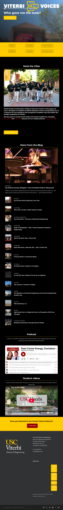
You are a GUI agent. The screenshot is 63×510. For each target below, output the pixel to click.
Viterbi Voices (50, 119)
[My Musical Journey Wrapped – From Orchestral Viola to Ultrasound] (31, 171)
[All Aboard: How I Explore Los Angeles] (31, 265)
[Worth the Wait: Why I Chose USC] (31, 237)
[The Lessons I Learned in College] (31, 284)
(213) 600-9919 (37, 449)
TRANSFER (54, 488)
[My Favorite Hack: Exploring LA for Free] (31, 200)
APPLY (53, 483)
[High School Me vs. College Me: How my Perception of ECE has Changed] (31, 312)
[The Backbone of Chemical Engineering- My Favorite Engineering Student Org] (31, 293)
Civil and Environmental (19, 320)
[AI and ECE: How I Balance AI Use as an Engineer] (31, 275)
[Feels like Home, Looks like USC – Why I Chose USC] (31, 247)
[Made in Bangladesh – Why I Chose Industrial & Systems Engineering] (31, 228)
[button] (12, 45)
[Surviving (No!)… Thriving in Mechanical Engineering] (31, 218)
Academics (16, 273)
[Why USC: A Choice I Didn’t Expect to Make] (31, 209)
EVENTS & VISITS (53, 476)
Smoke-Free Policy (41, 496)
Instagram (7, 119)
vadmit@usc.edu (38, 451)
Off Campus (16, 264)
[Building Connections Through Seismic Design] (31, 322)
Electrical (16, 310)
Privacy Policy (35, 494)
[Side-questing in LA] (31, 303)
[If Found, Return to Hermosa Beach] (31, 256)
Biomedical (8, 186)
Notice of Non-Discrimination (43, 494)
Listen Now (32, 425)
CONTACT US (54, 468)
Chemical (16, 291)
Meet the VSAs (31, 66)
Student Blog (17, 208)
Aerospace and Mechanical (20, 217)
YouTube (18, 119)
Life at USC (16, 198)
